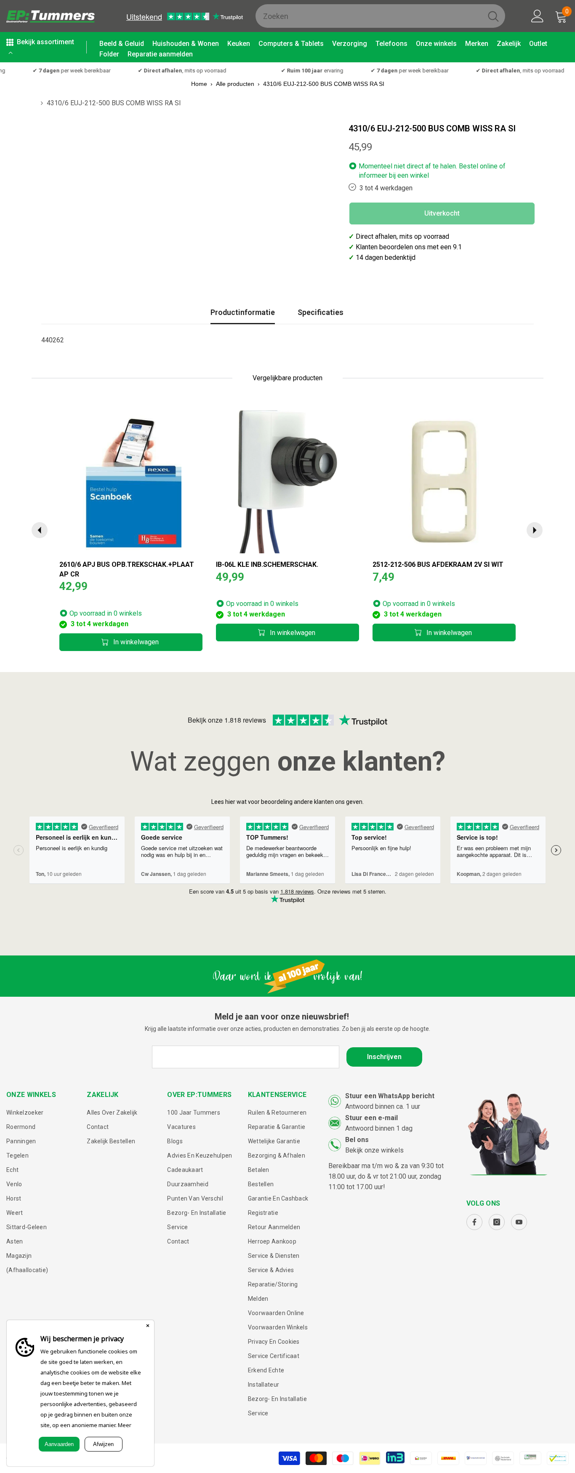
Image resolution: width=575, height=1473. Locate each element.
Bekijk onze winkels (374, 1150)
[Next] (535, 530)
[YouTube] (519, 1222)
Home (199, 83)
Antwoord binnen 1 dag (379, 1128)
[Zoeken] (380, 16)
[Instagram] (497, 1222)
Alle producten (235, 83)
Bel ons (357, 1140)
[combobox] (369, 16)
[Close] (148, 1326)
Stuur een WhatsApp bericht (389, 1096)
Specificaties (320, 312)
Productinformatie (242, 312)
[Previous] (40, 530)
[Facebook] (474, 1222)
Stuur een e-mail (371, 1118)
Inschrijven (384, 1057)
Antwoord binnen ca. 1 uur (382, 1106)
